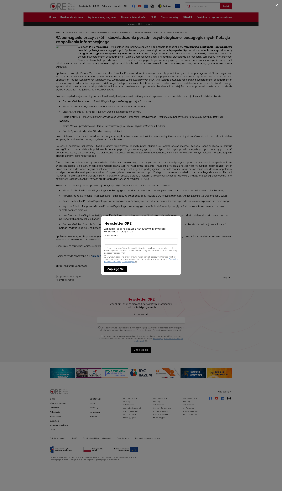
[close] (276, 5)
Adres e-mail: (111, 235)
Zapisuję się (115, 269)
